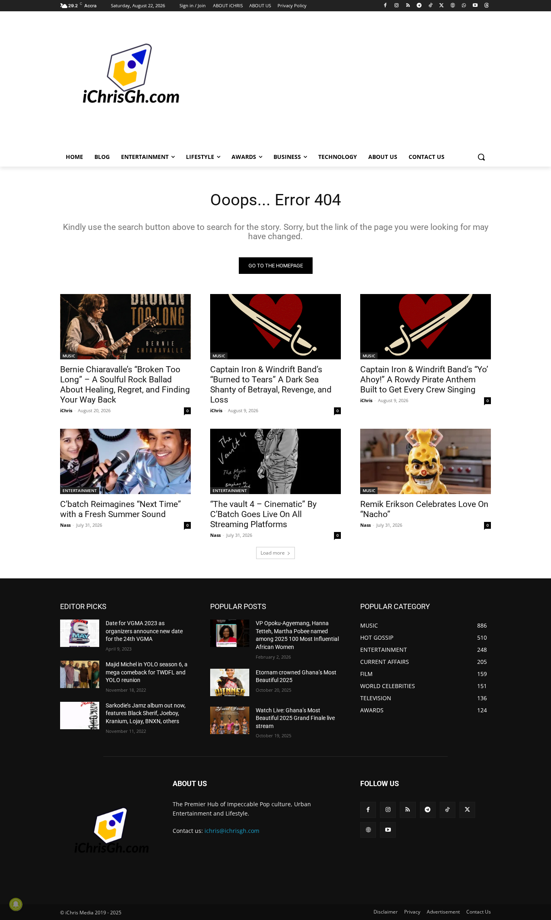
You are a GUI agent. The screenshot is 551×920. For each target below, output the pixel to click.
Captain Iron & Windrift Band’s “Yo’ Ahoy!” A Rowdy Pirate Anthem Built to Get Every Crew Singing (424, 379)
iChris (66, 410)
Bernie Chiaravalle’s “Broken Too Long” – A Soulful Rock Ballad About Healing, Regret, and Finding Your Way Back (125, 385)
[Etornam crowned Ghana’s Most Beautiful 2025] (229, 682)
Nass (65, 525)
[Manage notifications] (15, 904)
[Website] (452, 5)
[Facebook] (385, 5)
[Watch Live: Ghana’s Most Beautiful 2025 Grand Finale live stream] (229, 720)
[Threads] (486, 5)
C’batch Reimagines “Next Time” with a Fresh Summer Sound (120, 509)
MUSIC (69, 356)
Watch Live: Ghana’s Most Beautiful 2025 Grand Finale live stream (295, 718)
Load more (273, 552)
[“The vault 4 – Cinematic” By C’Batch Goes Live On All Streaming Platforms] (275, 461)
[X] (441, 5)
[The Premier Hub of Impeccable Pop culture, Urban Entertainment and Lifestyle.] (124, 83)
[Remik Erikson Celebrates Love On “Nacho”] (425, 461)
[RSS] (408, 5)
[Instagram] (396, 5)
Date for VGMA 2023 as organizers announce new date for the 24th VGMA (144, 631)
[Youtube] (475, 5)
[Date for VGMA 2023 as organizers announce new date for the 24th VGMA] (79, 633)
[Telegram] (419, 5)
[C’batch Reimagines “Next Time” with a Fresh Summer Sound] (125, 461)
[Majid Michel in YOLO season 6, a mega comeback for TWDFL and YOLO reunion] (79, 674)
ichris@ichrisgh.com (232, 830)
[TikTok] (430, 5)
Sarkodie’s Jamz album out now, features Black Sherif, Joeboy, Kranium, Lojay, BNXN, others (146, 713)
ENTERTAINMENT (80, 490)
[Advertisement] (336, 82)
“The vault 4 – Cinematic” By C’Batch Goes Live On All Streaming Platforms (263, 514)
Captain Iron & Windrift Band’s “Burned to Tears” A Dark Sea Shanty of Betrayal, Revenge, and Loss (271, 385)
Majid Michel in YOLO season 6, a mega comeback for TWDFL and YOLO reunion (147, 672)
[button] (481, 157)
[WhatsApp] (464, 5)
